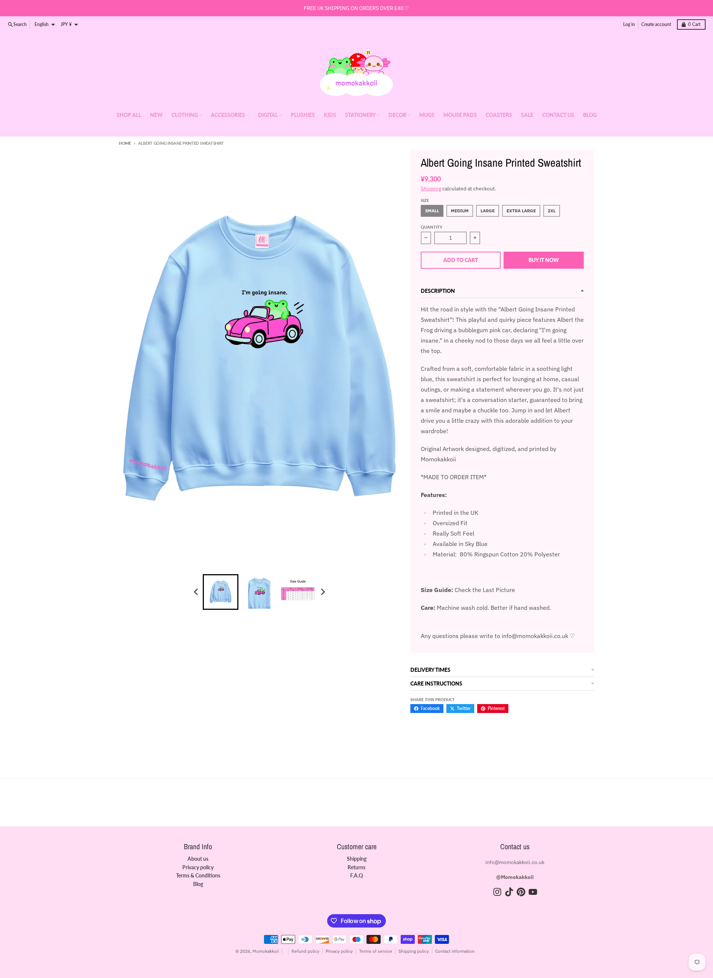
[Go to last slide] (196, 592)
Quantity (431, 227)
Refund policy (305, 951)
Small (432, 210)
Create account (656, 24)
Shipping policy (413, 951)
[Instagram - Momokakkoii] (497, 891)
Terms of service (375, 951)
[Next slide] (322, 592)
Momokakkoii (266, 951)
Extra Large (521, 210)
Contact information (455, 951)
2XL (552, 210)
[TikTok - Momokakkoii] (509, 891)
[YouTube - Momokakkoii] (532, 891)
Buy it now (543, 260)
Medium (460, 210)
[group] (220, 592)
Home (125, 143)
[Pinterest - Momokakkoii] (521, 891)
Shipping (431, 188)
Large (488, 210)
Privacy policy (339, 951)
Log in (629, 24)
